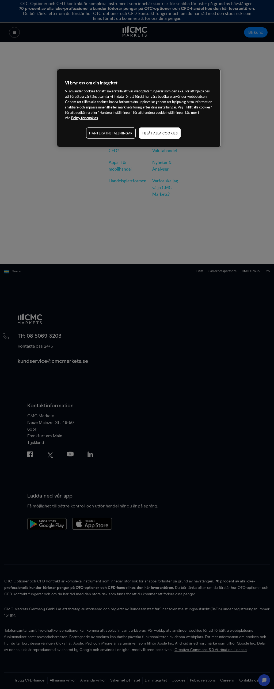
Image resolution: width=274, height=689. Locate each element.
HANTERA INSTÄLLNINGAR (111, 133)
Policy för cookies (84, 117)
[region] (139, 108)
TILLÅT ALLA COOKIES (160, 133)
